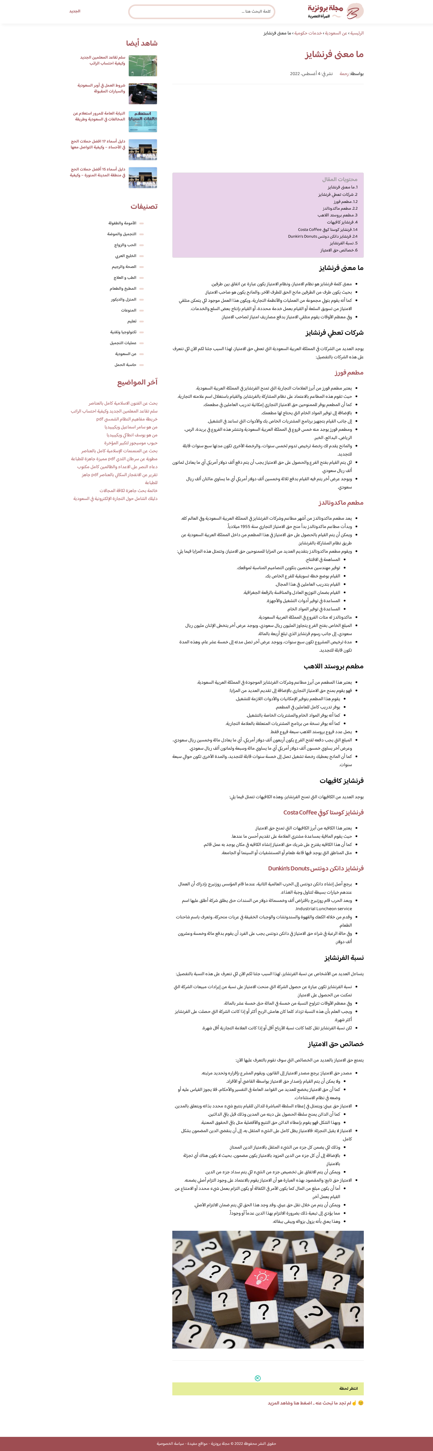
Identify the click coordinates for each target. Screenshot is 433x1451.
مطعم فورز (343, 202)
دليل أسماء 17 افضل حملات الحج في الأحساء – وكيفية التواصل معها (98, 144)
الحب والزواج (125, 245)
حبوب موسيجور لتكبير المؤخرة (131, 443)
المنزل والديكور (123, 299)
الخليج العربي (125, 256)
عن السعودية (125, 354)
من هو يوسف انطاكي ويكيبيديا (132, 435)
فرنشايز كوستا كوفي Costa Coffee (325, 229)
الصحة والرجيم (124, 267)
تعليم (132, 321)
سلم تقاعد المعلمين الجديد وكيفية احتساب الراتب (102, 60)
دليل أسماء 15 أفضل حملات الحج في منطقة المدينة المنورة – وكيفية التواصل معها (97, 175)
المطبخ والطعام (123, 288)
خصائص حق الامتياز (337, 250)
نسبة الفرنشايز (342, 243)
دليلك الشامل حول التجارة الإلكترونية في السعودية (115, 499)
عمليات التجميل (123, 343)
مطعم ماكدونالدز (337, 208)
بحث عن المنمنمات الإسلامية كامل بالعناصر (119, 451)
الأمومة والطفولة (122, 223)
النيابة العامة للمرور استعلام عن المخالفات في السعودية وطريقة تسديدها (99, 119)
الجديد (74, 11)
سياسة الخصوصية (170, 1443)
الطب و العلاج (125, 277)
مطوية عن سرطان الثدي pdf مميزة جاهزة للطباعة (114, 459)
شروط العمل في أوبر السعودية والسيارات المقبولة (101, 88)
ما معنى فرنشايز (341, 187)
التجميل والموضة (121, 234)
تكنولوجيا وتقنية (123, 332)
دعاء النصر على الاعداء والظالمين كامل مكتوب (117, 467)
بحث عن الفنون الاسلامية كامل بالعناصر (123, 404)
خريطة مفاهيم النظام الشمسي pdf (127, 419)
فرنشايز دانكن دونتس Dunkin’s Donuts (319, 236)
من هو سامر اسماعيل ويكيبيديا (131, 427)
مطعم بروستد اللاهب (336, 215)
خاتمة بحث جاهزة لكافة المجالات (129, 491)
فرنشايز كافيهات (340, 222)
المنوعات (128, 310)
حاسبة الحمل (125, 365)
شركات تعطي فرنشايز (336, 195)
